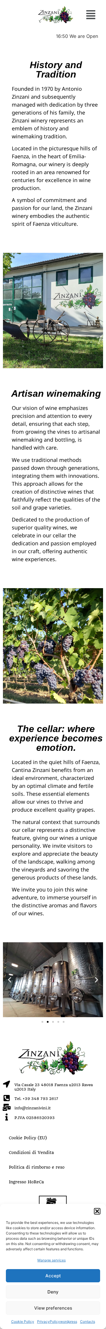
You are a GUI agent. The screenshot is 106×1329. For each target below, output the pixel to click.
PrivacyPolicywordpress (57, 1321)
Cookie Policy (22, 1321)
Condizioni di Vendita (31, 1152)
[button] (97, 1211)
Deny (53, 1292)
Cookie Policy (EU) (28, 1137)
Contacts (87, 1321)
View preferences (53, 1308)
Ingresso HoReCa (26, 1182)
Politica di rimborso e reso (36, 1167)
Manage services (51, 1260)
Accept (53, 1275)
